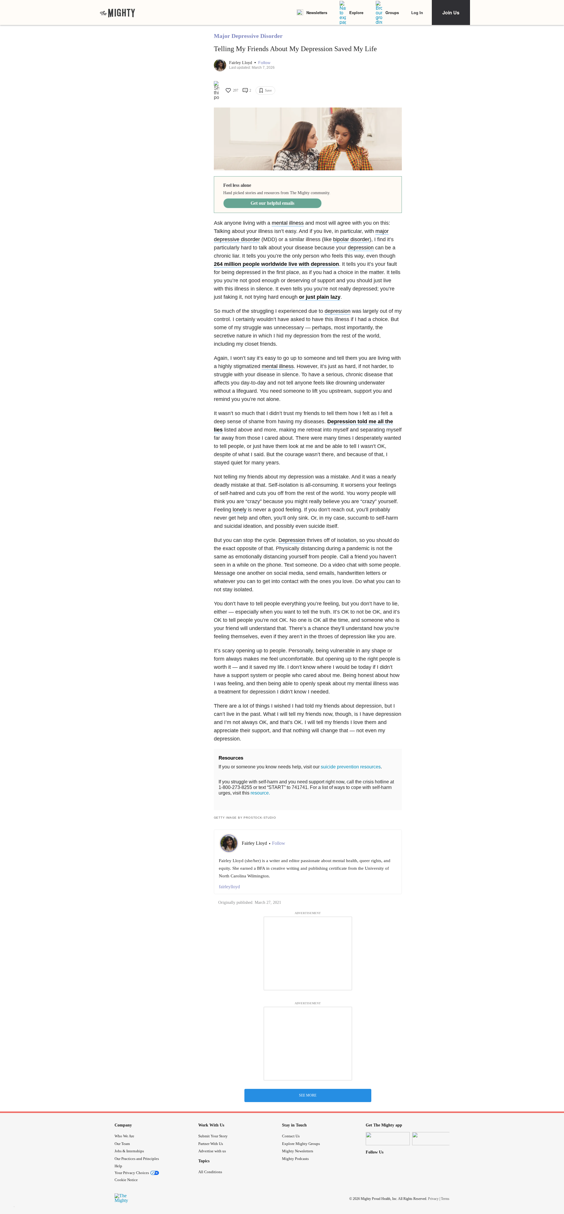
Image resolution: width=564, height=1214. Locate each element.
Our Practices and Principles (137, 1158)
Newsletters (316, 12)
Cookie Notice (126, 1180)
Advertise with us (212, 1151)
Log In (417, 12)
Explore (356, 12)
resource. (260, 792)
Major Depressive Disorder (248, 36)
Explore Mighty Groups (301, 1143)
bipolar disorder (351, 239)
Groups (392, 12)
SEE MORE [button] (307, 1095)
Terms (445, 1199)
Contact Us (291, 1136)
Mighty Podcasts (295, 1158)
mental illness (288, 223)
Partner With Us (210, 1143)
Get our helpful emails (272, 203)
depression (361, 248)
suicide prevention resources (351, 766)
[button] (264, 62)
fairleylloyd (229, 886)
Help (118, 1166)
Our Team (122, 1143)
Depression (291, 540)
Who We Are (124, 1136)
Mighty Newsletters (297, 1151)
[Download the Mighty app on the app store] (388, 1138)
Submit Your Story (213, 1136)
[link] (117, 13)
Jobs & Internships (129, 1151)
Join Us (450, 12)
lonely (239, 510)
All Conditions (210, 1172)
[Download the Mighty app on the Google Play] (434, 1138)
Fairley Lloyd (241, 63)
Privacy (433, 1199)
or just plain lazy (319, 297)
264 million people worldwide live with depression (276, 264)
